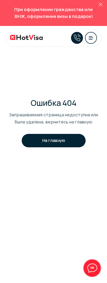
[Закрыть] (100, 4)
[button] (91, 38)
